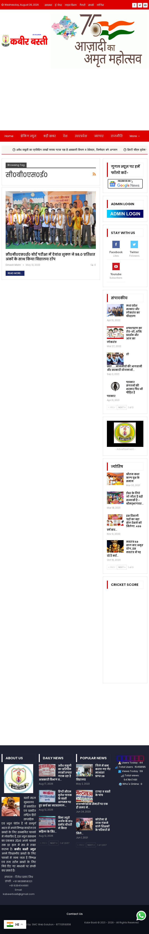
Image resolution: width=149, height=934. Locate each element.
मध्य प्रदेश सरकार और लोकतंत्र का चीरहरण (133, 311)
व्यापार (99, 136)
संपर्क (91, 5)
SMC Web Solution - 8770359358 (51, 924)
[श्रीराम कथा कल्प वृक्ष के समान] (115, 479)
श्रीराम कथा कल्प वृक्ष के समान (132, 477)
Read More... (15, 273)
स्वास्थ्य (48, 5)
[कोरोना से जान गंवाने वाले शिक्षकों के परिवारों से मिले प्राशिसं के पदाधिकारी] (84, 824)
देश (65, 136)
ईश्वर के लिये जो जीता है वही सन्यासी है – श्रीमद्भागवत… (134, 498)
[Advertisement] (74, 101)
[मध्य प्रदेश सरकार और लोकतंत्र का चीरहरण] (115, 310)
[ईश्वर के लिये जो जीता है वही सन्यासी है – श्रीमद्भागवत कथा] (115, 498)
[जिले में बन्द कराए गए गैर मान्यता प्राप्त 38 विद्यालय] (84, 770)
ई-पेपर (58, 5)
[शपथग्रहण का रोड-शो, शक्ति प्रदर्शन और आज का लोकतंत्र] (115, 332)
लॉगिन (100, 5)
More (133, 136)
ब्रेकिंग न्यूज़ (28, 136)
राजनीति (117, 136)
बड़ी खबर (49, 136)
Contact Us (75, 914)
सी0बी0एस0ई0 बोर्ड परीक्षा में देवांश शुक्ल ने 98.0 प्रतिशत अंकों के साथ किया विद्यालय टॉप (50, 256)
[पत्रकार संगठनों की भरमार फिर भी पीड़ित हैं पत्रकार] (115, 386)
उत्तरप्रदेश (81, 136)
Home (9, 136)
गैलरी (82, 5)
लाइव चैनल (71, 5)
